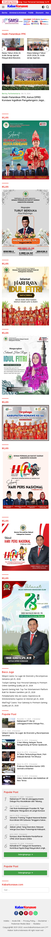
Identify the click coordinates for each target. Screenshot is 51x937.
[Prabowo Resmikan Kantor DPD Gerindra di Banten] (8, 768)
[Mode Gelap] (43, 7)
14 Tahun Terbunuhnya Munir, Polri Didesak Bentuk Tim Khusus (31, 755)
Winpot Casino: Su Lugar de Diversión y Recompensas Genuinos (25, 734)
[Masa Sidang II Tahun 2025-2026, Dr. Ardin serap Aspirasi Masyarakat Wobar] (14, 44)
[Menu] (3, 7)
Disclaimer (42, 921)
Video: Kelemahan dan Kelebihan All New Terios (32, 779)
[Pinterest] (26, 913)
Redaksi (36, 924)
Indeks (6, 921)
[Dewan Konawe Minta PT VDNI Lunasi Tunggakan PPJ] (39, 44)
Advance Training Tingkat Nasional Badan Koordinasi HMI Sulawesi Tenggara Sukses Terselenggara (28, 819)
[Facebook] (16, 913)
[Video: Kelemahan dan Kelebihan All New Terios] (8, 780)
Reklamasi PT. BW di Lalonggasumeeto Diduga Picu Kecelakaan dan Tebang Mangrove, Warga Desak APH (32, 722)
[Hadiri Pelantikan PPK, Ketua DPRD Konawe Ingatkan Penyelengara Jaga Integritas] (25, 77)
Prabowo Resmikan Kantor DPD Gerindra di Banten (31, 767)
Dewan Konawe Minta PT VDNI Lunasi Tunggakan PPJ (38, 55)
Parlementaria (14, 93)
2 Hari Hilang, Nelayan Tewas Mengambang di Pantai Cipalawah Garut (32, 743)
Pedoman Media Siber (20, 924)
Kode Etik (16, 921)
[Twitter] (21, 913)
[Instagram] (31, 913)
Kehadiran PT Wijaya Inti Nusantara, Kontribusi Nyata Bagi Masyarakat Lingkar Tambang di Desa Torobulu (28, 847)
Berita (4, 93)
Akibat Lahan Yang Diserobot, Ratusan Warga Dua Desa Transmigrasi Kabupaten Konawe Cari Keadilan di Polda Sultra (28, 828)
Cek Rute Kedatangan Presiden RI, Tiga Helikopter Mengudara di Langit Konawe (27, 809)
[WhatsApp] (35, 913)
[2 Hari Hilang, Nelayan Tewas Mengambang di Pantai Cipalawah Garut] (8, 744)
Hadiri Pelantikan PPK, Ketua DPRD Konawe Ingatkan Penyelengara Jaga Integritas (23, 100)
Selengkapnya (24, 854)
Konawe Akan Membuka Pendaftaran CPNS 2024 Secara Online (26, 837)
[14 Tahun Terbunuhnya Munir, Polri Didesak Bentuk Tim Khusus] (8, 756)
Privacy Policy (29, 921)
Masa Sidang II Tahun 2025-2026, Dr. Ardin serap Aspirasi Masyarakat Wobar (12, 55)
